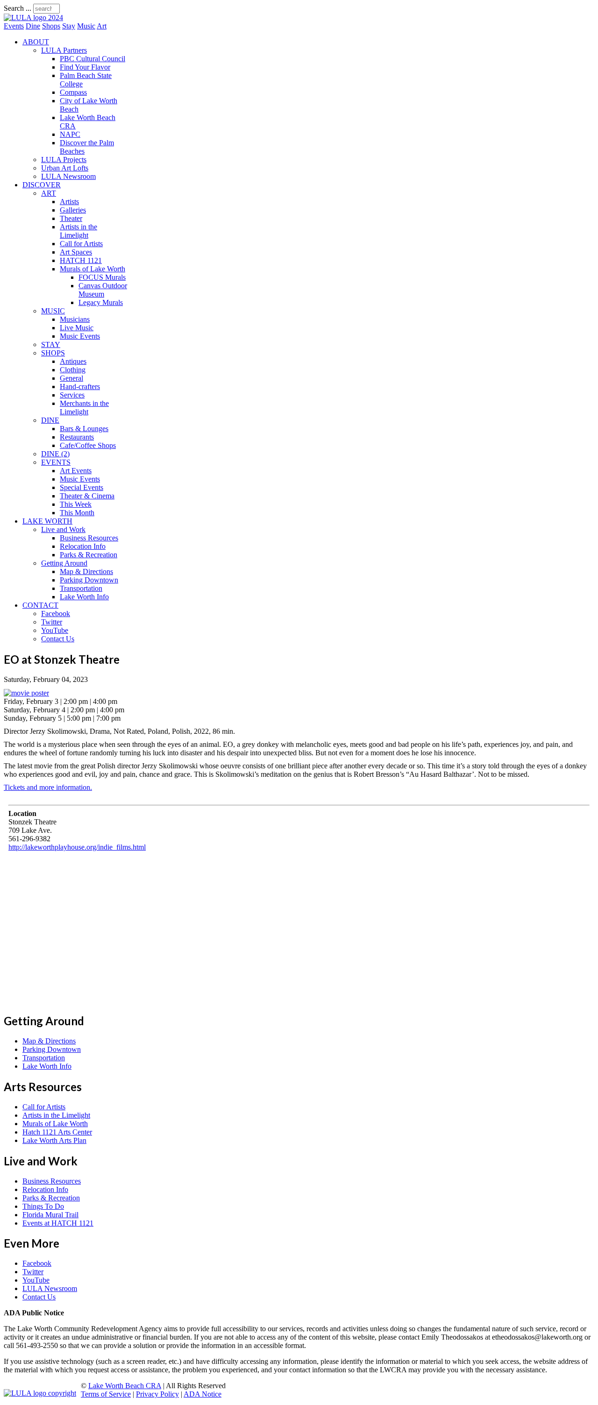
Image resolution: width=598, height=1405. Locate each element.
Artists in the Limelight (78, 231)
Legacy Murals (100, 302)
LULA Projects (63, 159)
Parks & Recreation (88, 555)
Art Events (76, 471)
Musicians (75, 319)
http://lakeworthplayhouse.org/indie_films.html (77, 847)
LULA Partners (64, 50)
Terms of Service (106, 1394)
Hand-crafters (80, 386)
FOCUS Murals (102, 277)
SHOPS (53, 353)
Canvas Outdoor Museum (102, 290)
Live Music (76, 328)
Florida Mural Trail (50, 1215)
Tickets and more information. (48, 787)
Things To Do (43, 1206)
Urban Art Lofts (64, 168)
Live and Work (63, 529)
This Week (76, 504)
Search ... (17, 8)
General (71, 378)
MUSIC (53, 311)
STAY (50, 344)
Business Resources (89, 538)
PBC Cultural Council (92, 59)
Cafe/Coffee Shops (88, 445)
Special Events (81, 487)
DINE (50, 420)
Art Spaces (76, 252)
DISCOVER (41, 185)
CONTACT (40, 605)
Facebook (55, 613)
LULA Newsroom (68, 176)
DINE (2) (55, 454)
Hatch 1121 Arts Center (57, 1132)
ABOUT (35, 42)
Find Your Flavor (85, 67)
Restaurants (77, 437)
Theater (71, 218)
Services (72, 395)
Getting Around (64, 563)
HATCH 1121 (81, 260)
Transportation (81, 588)
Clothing (72, 370)
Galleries (73, 210)
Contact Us (57, 639)
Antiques (73, 361)
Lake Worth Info (84, 597)
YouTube (54, 630)
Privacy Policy (157, 1394)
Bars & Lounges (84, 429)
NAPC (70, 134)
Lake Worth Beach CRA (124, 1386)
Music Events (80, 336)
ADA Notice (202, 1394)
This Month (77, 513)
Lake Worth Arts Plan (54, 1140)
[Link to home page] (33, 17)
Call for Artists (81, 244)
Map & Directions (86, 571)
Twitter (51, 622)
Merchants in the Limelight (84, 407)
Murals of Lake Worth (92, 269)
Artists (69, 202)
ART (48, 193)
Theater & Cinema (87, 496)
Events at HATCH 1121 (57, 1223)
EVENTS (56, 462)
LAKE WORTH (47, 521)
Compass (73, 92)
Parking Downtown (89, 580)
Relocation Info (83, 546)
